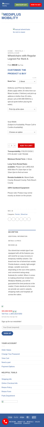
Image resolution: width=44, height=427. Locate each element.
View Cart (5, 358)
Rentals (19, 51)
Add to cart (26, 146)
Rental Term (12, 81)
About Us (21, 422)
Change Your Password (11, 354)
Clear (34, 77)
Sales (37, 422)
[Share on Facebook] (13, 219)
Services (18, 423)
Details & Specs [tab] (14, 241)
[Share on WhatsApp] (9, 219)
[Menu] (33, 16)
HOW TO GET (36, 5)
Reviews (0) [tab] (12, 245)
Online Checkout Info (10, 383)
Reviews (12, 422)
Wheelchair (13, 53)
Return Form (6, 391)
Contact (26, 423)
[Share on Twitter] (17, 219)
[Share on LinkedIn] (29, 219)
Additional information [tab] (17, 236)
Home (10, 51)
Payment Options (8, 366)
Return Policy (7, 387)
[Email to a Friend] (21, 219)
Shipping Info (7, 379)
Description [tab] (13, 232)
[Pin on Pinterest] (25, 219)
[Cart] (41, 16)
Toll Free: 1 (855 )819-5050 (12, 314)
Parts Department (8, 396)
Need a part (6, 362)
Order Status (6, 350)
